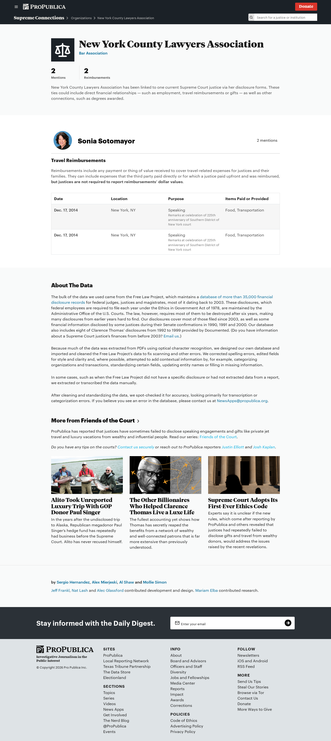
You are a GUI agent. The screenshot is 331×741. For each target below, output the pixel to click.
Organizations (81, 18)
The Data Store (116, 671)
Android (260, 660)
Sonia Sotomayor (106, 140)
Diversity (178, 671)
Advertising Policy (186, 725)
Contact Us (247, 698)
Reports (177, 688)
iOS (240, 660)
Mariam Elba (206, 590)
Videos (109, 703)
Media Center (182, 683)
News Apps (113, 709)
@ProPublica (114, 725)
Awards (177, 699)
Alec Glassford (110, 590)
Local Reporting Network (126, 660)
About (176, 655)
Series (108, 698)
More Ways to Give (254, 709)
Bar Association (93, 52)
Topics (109, 692)
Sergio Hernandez (73, 582)
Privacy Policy (183, 731)
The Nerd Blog (116, 720)
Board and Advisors (188, 660)
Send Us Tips (249, 681)
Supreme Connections (39, 17)
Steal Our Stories (252, 686)
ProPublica (113, 655)
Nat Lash (80, 590)
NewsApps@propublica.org (242, 400)
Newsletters (248, 655)
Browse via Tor (250, 692)
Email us (171, 335)
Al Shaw (126, 582)
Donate (244, 703)
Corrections (181, 705)
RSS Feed (246, 666)
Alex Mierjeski (104, 582)
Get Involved (115, 714)
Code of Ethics (183, 720)
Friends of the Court (108, 420)
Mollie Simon (155, 582)
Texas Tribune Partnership (126, 666)
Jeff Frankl (60, 590)
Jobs (174, 677)
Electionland (114, 677)
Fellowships (198, 677)
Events (109, 731)
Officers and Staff (186, 666)
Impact (176, 694)
